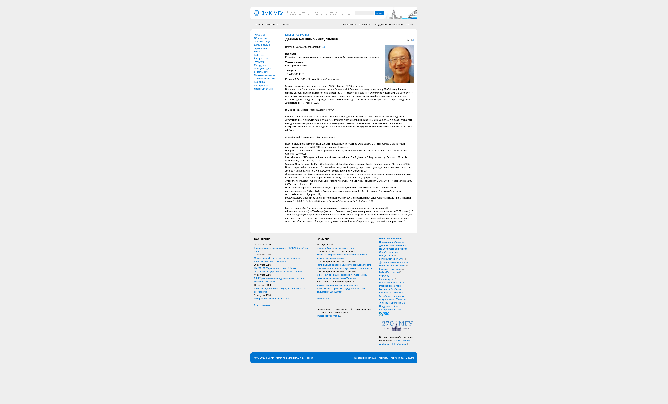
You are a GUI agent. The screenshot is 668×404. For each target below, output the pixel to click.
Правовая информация (364, 357)
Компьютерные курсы (391, 269)
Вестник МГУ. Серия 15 (392, 289)
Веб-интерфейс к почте (391, 282)
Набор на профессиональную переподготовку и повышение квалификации (342, 256)
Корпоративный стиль (390, 309)
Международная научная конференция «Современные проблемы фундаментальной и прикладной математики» (341, 288)
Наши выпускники (263, 88)
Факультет (259, 34)
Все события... (324, 298)
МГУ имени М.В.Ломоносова (298, 357)
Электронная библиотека (392, 302)
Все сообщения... (263, 305)
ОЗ (323, 46)
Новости (270, 24)
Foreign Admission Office (393, 258)
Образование (261, 38)
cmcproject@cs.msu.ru (328, 315)
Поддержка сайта (388, 306)
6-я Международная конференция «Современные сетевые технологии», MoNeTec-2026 (343, 276)
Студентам (365, 24)
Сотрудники (260, 65)
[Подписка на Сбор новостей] (381, 313)
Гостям (409, 24)
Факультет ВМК (274, 357)
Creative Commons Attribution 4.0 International (395, 342)
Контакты (383, 357)
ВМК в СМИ (283, 24)
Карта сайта (397, 357)
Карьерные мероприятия (261, 83)
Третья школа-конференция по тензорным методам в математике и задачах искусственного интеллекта (344, 266)
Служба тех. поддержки (391, 295)
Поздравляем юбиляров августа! (271, 298)
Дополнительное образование (263, 46)
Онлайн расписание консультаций (389, 253)
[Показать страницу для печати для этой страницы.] (407, 39)
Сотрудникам (380, 24)
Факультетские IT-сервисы (393, 299)
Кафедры (259, 55)
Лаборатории (261, 58)
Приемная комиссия (264, 75)
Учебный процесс (263, 41)
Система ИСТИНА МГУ (391, 292)
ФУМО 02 (259, 61)
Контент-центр (387, 279)
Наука (257, 51)
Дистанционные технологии (393, 262)
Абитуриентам (349, 24)
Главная (259, 24)
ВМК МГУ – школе (390, 272)
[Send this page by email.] (412, 39)
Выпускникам (396, 24)
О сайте (410, 357)
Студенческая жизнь (265, 78)
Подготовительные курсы (393, 265)
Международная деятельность (262, 70)
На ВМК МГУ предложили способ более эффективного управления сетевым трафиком (278, 269)
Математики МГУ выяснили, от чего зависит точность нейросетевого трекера (277, 259)
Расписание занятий (390, 285)
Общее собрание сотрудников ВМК (335, 248)
